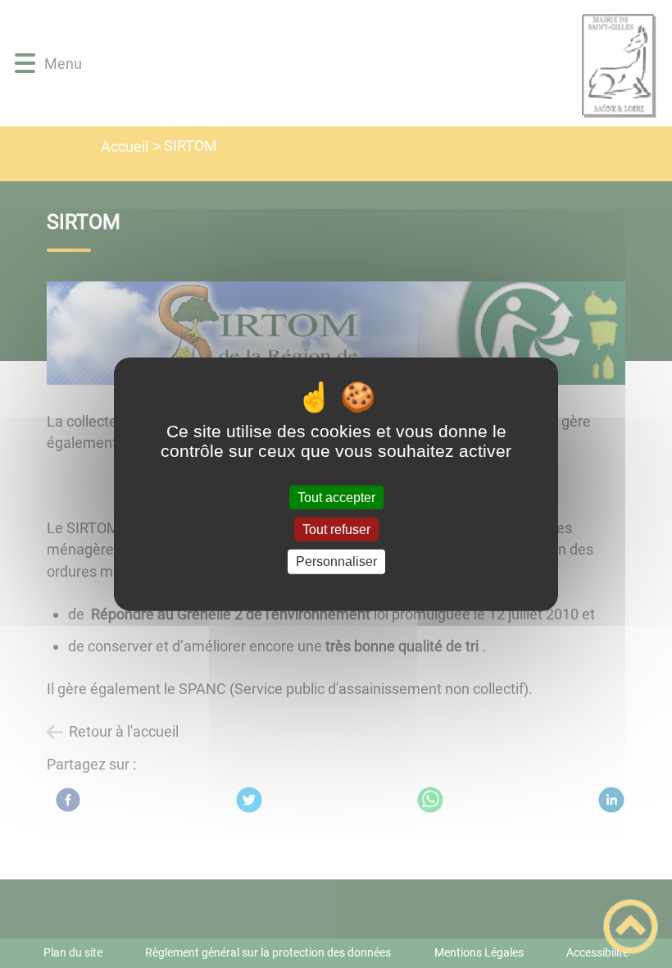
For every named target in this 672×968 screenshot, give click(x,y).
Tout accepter (336, 498)
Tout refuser (336, 530)
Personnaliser (336, 561)
